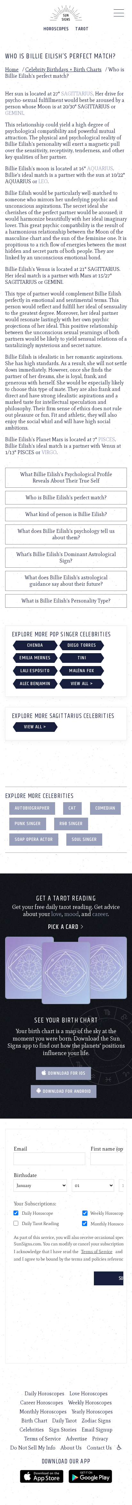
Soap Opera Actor (34, 839)
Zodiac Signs (96, 1421)
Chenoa (35, 645)
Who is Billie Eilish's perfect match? (66, 497)
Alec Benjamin (35, 684)
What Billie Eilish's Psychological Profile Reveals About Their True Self (66, 477)
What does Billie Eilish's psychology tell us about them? (66, 534)
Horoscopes (56, 29)
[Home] (66, 13)
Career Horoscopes (41, 1403)
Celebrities (32, 1430)
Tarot (82, 29)
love (56, 914)
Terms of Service (42, 1439)
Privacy (100, 1439)
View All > (82, 684)
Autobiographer (32, 808)
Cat (72, 808)
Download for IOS (66, 1073)
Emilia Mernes (35, 658)
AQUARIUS (100, 168)
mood (71, 914)
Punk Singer (28, 824)
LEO (43, 181)
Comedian (105, 808)
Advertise (76, 1439)
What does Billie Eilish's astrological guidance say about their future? (66, 580)
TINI (82, 658)
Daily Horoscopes (44, 1393)
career (100, 914)
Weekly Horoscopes (90, 1403)
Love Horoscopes (89, 1393)
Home (12, 69)
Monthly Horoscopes (43, 1412)
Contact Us (99, 1448)
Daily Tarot (64, 1421)
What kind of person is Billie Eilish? (66, 514)
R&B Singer (71, 824)
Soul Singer (84, 839)
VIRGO (49, 452)
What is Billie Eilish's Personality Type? (66, 601)
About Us (71, 1448)
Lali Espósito (35, 671)
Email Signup (97, 1430)
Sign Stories (63, 1430)
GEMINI (14, 113)
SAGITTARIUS (77, 94)
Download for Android (66, 1091)
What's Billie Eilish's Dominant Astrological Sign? (66, 557)
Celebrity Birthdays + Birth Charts (63, 69)
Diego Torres (82, 645)
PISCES (106, 439)
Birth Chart (34, 1421)
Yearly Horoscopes (92, 1412)
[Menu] (119, 14)
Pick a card (64, 927)
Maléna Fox (81, 671)
